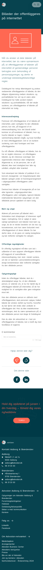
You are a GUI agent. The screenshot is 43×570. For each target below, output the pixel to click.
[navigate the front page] (8, 442)
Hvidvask (5, 504)
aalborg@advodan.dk (13, 463)
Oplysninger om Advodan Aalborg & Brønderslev (17, 497)
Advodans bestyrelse (11, 550)
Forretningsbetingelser (11, 501)
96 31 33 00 (10, 466)
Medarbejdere (7, 541)
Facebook (6, 528)
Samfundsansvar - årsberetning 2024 (18, 561)
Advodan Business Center (13, 547)
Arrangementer (8, 544)
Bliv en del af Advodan (12, 555)
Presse (5, 552)
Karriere (5, 512)
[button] (38, 5)
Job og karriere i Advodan (13, 558)
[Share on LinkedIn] (26, 379)
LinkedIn (5, 525)
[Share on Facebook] (16, 379)
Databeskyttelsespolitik (12, 507)
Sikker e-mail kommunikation (14, 509)
